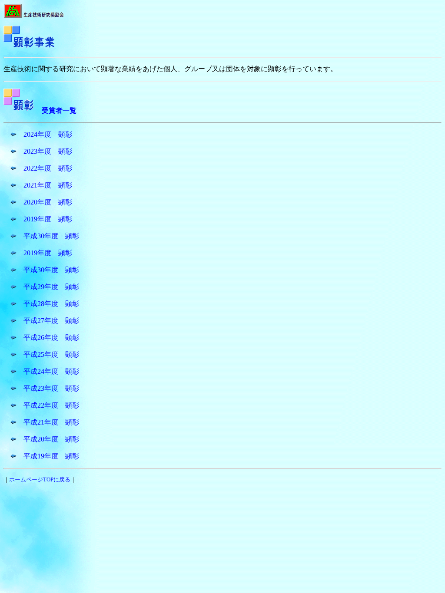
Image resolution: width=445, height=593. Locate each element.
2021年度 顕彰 (47, 185)
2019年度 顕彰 (47, 219)
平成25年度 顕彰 (51, 354)
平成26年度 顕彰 (51, 337)
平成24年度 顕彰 (51, 371)
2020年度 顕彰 (47, 202)
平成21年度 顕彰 (51, 422)
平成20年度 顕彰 (51, 439)
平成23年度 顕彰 (51, 388)
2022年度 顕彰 (47, 168)
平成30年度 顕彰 (51, 236)
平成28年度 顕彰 (51, 303)
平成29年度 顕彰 (51, 286)
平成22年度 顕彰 (51, 405)
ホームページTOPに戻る (39, 479)
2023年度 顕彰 (47, 151)
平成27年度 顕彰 (51, 320)
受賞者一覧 (59, 110)
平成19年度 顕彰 (51, 456)
